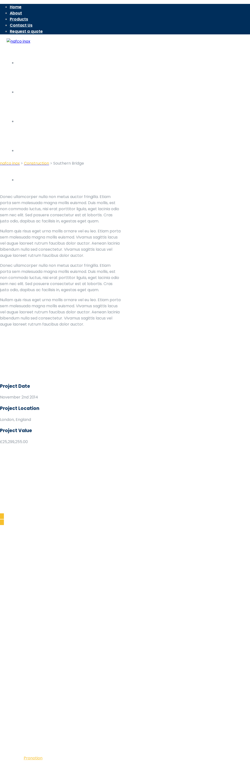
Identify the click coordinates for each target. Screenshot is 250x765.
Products (19, 19)
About (16, 13)
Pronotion (33, 758)
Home (15, 7)
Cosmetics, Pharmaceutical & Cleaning (47, 610)
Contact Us (21, 25)
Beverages (20, 598)
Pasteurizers (21, 604)
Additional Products (28, 616)
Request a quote (26, 31)
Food (14, 592)
